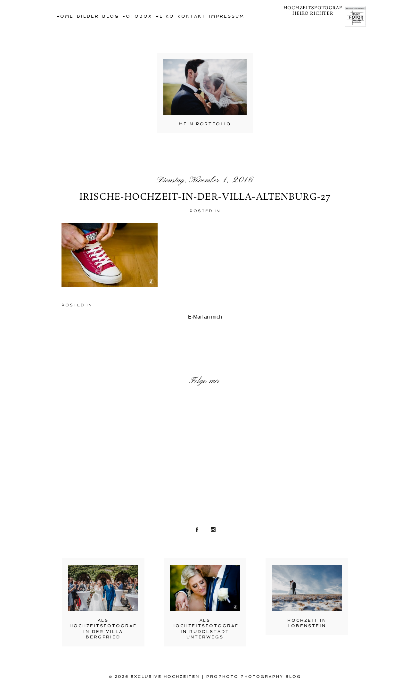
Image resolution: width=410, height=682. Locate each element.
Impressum (226, 16)
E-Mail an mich (205, 317)
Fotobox (137, 16)
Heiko (164, 16)
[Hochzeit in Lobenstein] (307, 588)
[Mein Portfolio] (205, 87)
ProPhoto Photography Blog (253, 676)
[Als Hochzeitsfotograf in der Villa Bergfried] (103, 588)
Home (65, 16)
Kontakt (191, 16)
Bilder (88, 16)
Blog (110, 16)
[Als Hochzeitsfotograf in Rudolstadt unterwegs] (205, 588)
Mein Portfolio (205, 123)
